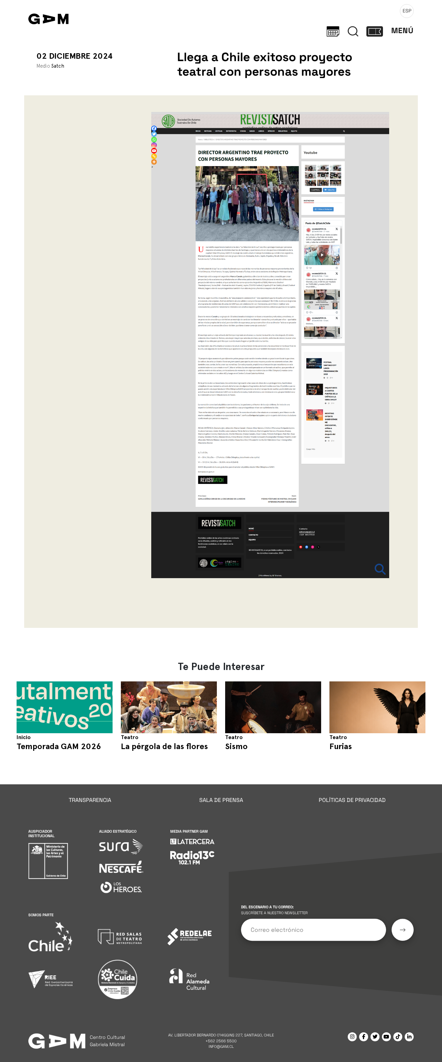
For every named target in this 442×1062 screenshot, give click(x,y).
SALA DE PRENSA (221, 800)
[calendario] (333, 31)
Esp (407, 11)
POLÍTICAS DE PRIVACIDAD (352, 800)
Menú (402, 31)
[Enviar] (403, 930)
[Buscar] (353, 31)
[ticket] (374, 31)
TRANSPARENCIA (90, 800)
